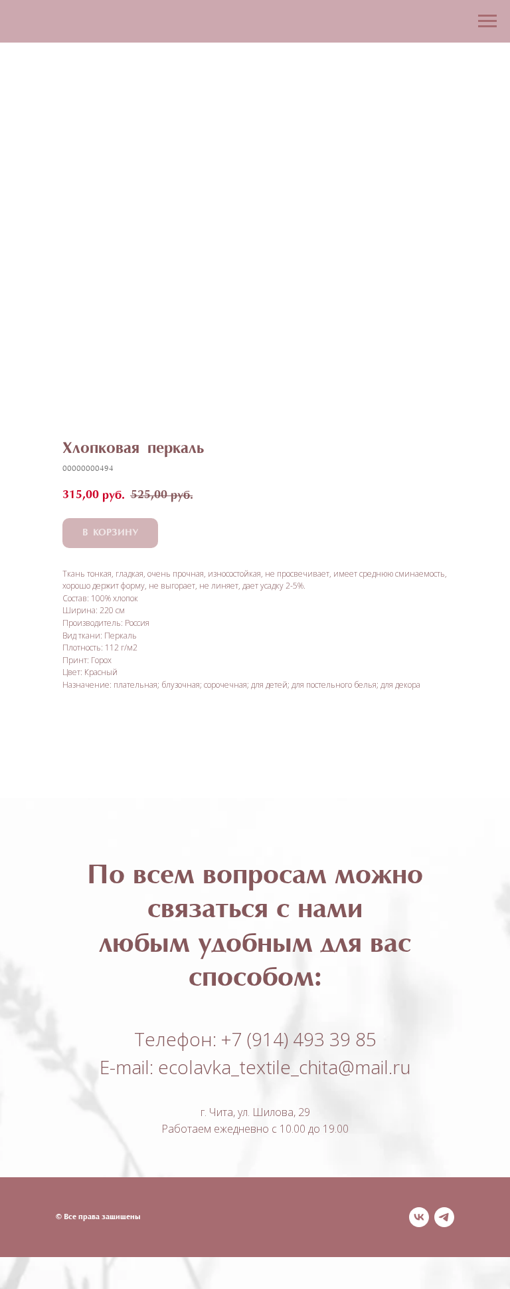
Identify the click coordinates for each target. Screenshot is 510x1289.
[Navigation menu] (487, 21)
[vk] (419, 1217)
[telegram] (444, 1217)
